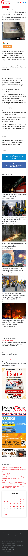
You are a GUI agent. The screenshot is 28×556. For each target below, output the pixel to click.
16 (23, 504)
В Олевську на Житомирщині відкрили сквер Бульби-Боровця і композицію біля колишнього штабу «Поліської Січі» (13, 296)
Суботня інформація (7, 340)
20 (14, 506)
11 (7, 504)
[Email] (18, 2)
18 (7, 506)
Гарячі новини (6, 351)
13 (14, 504)
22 (20, 506)
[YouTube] (21, 2)
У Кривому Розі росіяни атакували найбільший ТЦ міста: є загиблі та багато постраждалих (13, 322)
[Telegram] (26, 2)
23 (23, 506)
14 (17, 504)
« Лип (5, 514)
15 (20, 504)
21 (17, 506)
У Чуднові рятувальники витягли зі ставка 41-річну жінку (14, 195)
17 (4, 506)
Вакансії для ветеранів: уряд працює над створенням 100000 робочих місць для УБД (14, 483)
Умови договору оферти (8, 549)
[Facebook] (23, 2)
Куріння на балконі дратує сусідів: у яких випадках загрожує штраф (13, 486)
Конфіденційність (6, 552)
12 (10, 504)
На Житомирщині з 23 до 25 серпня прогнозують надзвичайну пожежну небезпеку (14, 245)
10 (4, 504)
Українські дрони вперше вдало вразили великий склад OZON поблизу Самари (13, 270)
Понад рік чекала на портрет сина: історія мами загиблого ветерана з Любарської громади (14, 219)
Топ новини (13, 360)
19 (10, 506)
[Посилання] (5, 2)
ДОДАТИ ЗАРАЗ (7, 46)
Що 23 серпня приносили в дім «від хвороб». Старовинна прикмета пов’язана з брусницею (14, 344)
